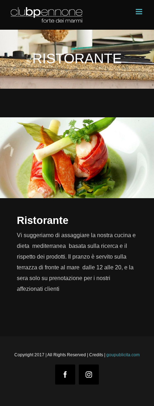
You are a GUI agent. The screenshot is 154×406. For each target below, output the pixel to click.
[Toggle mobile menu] (139, 11)
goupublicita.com (123, 354)
